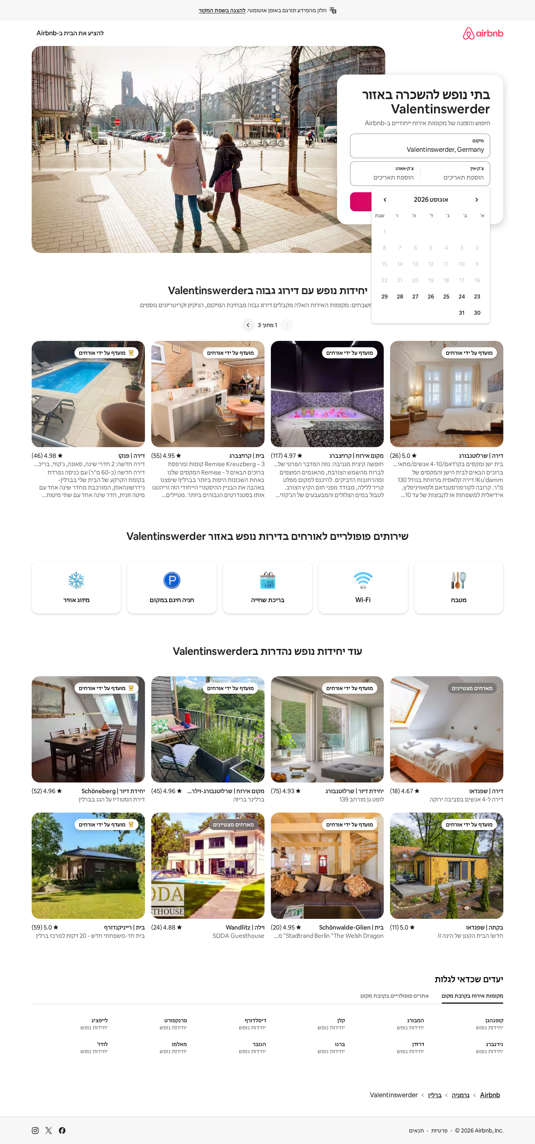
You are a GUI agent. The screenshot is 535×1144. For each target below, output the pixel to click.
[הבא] (248, 325)
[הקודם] (286, 325)
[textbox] (455, 177)
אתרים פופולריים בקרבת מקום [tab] (394, 995)
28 (400, 296)
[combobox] (420, 149)
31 (462, 312)
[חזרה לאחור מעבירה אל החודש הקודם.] (476, 199)
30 (477, 312)
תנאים (416, 1130)
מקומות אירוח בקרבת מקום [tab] (472, 995)
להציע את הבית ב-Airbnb (70, 33)
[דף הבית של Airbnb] (483, 33)
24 (462, 296)
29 (384, 296)
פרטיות (439, 1130)
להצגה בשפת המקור (222, 10)
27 (415, 296)
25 (446, 296)
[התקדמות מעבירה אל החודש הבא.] (385, 199)
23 (477, 296)
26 (431, 296)
